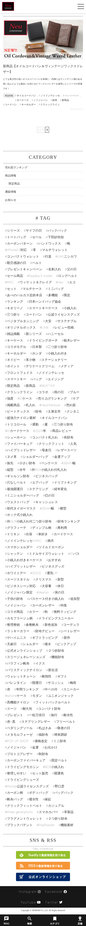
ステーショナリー (54, 360)
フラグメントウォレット (24, 818)
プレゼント (15, 715)
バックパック (57, 230)
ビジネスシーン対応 (21, 586)
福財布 (43, 734)
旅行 (54, 715)
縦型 (10, 470)
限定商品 (14, 183)
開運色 (59, 773)
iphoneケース (16, 696)
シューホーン (16, 437)
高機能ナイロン (18, 702)
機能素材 (67, 825)
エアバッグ (40, 482)
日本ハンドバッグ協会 (45, 301)
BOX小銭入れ (54, 767)
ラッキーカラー (18, 631)
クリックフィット (51, 444)
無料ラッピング (65, 612)
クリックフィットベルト (24, 806)
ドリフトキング (65, 482)
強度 (10, 398)
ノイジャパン (16, 747)
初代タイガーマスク (21, 508)
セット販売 (40, 773)
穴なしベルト (16, 482)
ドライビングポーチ (43, 340)
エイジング (56, 379)
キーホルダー (16, 353)
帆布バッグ (15, 799)
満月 (50, 541)
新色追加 (51, 625)
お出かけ (51, 747)
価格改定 (41, 741)
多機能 (53, 295)
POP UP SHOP (18, 741)
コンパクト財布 (49, 709)
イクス (40, 663)
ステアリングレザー (35, 722)
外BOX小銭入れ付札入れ (49, 470)
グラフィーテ (16, 528)
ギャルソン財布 (18, 476)
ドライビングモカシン (23, 767)
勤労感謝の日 (16, 263)
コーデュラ (71, 625)
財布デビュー (45, 631)
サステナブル (67, 321)
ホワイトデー (16, 573)
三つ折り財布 (63, 424)
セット (12, 289)
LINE (45, 327)
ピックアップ (66, 644)
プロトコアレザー (20, 754)
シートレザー (70, 631)
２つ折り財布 (57, 818)
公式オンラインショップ (24, 651)
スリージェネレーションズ (26, 657)
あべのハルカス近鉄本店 (24, 295)
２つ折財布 (56, 651)
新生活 (53, 670)
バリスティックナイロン (24, 670)
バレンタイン (16, 683)
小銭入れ (70, 308)
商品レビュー (61, 431)
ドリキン (13, 534)
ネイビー (13, 360)
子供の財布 (15, 599)
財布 (38, 411)
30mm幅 (69, 463)
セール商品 (15, 276)
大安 (48, 321)
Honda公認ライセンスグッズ (28, 786)
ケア (76, 398)
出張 (29, 534)
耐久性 (27, 709)
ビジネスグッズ (53, 566)
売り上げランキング (52, 398)
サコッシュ (56, 683)
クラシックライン (20, 392)
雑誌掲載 (13, 334)
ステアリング (38, 489)
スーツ (12, 709)
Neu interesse (43, 849)
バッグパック (63, 793)
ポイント (13, 366)
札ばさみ (45, 728)
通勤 (35, 424)
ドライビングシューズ (23, 780)
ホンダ (37, 353)
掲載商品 (13, 405)
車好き (43, 534)
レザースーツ (67, 450)
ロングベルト (67, 276)
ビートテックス (18, 411)
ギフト (62, 676)
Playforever (47, 825)
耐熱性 (46, 676)
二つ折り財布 (57, 347)
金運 (35, 747)
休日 (60, 586)
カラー (34, 612)
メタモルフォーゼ (20, 734)
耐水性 (68, 715)
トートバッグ (16, 237)
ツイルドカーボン (51, 547)
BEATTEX (48, 386)
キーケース (15, 340)
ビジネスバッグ (46, 476)
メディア (67, 366)
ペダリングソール (20, 728)
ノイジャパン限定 (20, 592)
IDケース (25, 398)
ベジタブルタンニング (23, 321)
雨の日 (59, 392)
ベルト (37, 263)
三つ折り (13, 314)
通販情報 (10, 191)
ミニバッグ (56, 289)
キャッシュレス (46, 502)
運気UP (52, 573)
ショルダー (31, 644)
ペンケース (49, 463)
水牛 (22, 470)
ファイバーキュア (20, 444)
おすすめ (54, 560)
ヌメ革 (12, 457)
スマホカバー (48, 812)
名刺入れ (54, 269)
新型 (60, 579)
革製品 (69, 812)
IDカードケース (18, 431)
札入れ (30, 405)
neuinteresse (50, 405)
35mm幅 (48, 508)
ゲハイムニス (16, 638)
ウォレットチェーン (21, 676)
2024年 (40, 431)
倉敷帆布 (32, 625)
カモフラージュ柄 (20, 618)
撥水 (48, 644)
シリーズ (13, 230)
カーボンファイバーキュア (26, 760)
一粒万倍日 (37, 715)
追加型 (75, 599)
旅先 (10, 463)
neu (60, 282)
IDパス (75, 554)
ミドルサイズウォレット (46, 554)
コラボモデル (16, 347)
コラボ (43, 392)
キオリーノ (15, 308)
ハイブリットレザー (21, 566)
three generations (20, 812)
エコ (72, 282)
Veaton (44, 592)
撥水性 (34, 799)
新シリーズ (34, 334)
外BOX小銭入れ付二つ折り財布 (29, 521)
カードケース (63, 534)
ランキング (15, 301)
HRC (10, 282)
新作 (67, 638)
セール (37, 237)
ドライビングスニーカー (56, 618)
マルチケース (32, 289)
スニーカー (71, 689)
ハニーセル (56, 334)
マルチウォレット (55, 250)
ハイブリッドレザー (21, 450)
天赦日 (12, 644)
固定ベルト (59, 760)
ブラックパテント (20, 825)
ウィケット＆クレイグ (36, 282)
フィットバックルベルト (53, 702)
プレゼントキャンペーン (24, 269)
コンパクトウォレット (23, 256)
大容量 (46, 586)
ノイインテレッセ (51, 373)
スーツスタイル (18, 579)
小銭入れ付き (57, 353)
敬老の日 (63, 728)
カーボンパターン (20, 243)
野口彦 (59, 786)
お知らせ (10, 199)
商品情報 (10, 175)
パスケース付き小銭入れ (46, 599)
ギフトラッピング (45, 638)
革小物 (30, 360)
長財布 (68, 437)
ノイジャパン (16, 605)
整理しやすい (16, 773)
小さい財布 (27, 463)
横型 (63, 508)
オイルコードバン (54, 418)
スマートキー (16, 379)
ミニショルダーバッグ (23, 495)
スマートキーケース (43, 308)
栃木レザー (72, 340)
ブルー (74, 392)
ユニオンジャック (61, 696)
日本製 (37, 347)
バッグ (37, 379)
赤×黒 (11, 722)
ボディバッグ (38, 793)
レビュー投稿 (64, 327)
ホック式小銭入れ (20, 515)
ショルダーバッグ (35, 457)
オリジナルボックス (21, 327)
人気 (73, 444)
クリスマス (43, 579)
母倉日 (46, 450)
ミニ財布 (59, 741)
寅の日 (59, 592)
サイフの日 (34, 230)
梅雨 (73, 683)
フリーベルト (65, 722)
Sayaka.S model (40, 276)
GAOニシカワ (67, 256)
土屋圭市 (54, 411)
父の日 (72, 269)
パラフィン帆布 (18, 663)
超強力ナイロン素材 (21, 418)
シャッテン (15, 554)
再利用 (62, 528)
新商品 (30, 386)
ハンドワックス (50, 243)
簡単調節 (60, 734)
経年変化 (60, 489)
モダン (37, 696)
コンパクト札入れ (45, 437)
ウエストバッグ (18, 502)
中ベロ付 (51, 689)
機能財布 (57, 657)
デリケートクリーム (40, 366)
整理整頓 (13, 625)
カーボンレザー (43, 605)
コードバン (34, 314)
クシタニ (73, 411)
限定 (67, 295)
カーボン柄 (15, 793)
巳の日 (50, 495)
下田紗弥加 (56, 237)
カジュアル (56, 806)
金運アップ (62, 457)
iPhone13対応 (17, 250)
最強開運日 (15, 489)
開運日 (37, 683)
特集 (64, 605)
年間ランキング (27, 689)
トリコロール (16, 424)
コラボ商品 (15, 612)
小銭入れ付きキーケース (24, 560)
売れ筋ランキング (16, 167)
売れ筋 (71, 405)
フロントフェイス (20, 373)
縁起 (48, 799)
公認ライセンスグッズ (64, 314)
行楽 (48, 256)
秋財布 (43, 754)
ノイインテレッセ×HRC (24, 541)
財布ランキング (69, 521)
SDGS (36, 573)
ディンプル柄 (41, 528)
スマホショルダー (20, 547)
